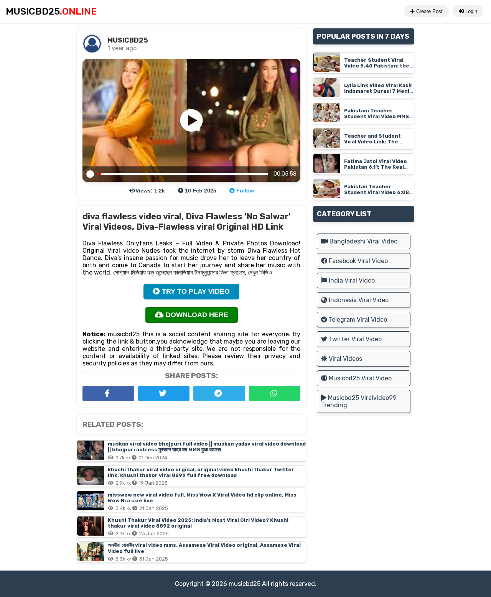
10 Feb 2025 (199, 190)
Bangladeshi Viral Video (362, 241)
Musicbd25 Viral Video (359, 378)
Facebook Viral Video (357, 261)
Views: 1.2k (150, 190)
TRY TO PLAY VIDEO (195, 291)
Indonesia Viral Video (358, 300)
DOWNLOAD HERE (196, 315)
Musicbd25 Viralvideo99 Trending (359, 401)
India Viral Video (351, 280)
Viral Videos (344, 358)
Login (470, 11)
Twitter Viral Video (354, 339)
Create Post (429, 11)
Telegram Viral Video (357, 319)
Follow (244, 190)
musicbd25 (244, 583)
